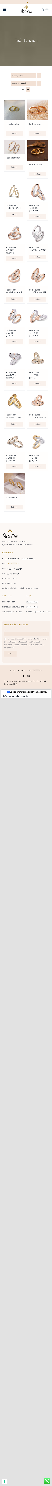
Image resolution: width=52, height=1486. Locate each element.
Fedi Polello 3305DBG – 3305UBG (34, 458)
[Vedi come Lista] (28, 89)
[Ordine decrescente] (39, 75)
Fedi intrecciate (13, 158)
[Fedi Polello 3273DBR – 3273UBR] (14, 358)
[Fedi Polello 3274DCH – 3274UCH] (37, 358)
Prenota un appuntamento (13, 607)
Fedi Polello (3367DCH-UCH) (13, 206)
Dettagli (14, 133)
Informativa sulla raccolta (15, 696)
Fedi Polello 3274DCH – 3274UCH (34, 375)
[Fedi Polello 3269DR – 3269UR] (14, 275)
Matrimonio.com (9, 602)
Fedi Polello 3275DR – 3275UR (37, 416)
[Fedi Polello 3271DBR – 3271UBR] (14, 316)
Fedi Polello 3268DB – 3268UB (37, 248)
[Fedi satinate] (14, 483)
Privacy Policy (32, 602)
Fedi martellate (36, 165)
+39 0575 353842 (15, 569)
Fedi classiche (12, 124)
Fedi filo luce (35, 124)
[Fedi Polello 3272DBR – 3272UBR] (37, 316)
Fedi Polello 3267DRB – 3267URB (11, 250)
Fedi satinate (11, 498)
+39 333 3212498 (12, 574)
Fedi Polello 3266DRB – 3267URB (34, 208)
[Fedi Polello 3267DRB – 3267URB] (14, 233)
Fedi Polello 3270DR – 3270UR (37, 291)
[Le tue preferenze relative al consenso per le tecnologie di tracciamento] (4, 1481)
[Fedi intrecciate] (14, 147)
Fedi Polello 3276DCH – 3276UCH (11, 458)
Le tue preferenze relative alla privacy (28, 692)
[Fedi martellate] (37, 150)
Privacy (40, 639)
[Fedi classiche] (14, 110)
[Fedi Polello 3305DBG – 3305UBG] (37, 441)
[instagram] (28, 676)
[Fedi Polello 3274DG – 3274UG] (14, 401)
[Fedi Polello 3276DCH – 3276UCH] (14, 441)
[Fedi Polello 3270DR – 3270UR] (37, 275)
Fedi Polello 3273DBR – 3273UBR (11, 375)
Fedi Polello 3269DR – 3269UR (14, 291)
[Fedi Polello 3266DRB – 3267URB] (37, 191)
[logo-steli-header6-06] (26, 6)
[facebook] (23, 676)
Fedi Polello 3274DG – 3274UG (14, 416)
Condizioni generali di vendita (38, 612)
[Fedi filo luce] (37, 110)
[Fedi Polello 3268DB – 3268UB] (37, 233)
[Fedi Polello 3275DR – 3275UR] (37, 401)
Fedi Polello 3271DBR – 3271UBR (11, 333)
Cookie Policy (32, 607)
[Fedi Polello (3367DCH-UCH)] (14, 191)
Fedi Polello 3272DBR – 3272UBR (34, 333)
